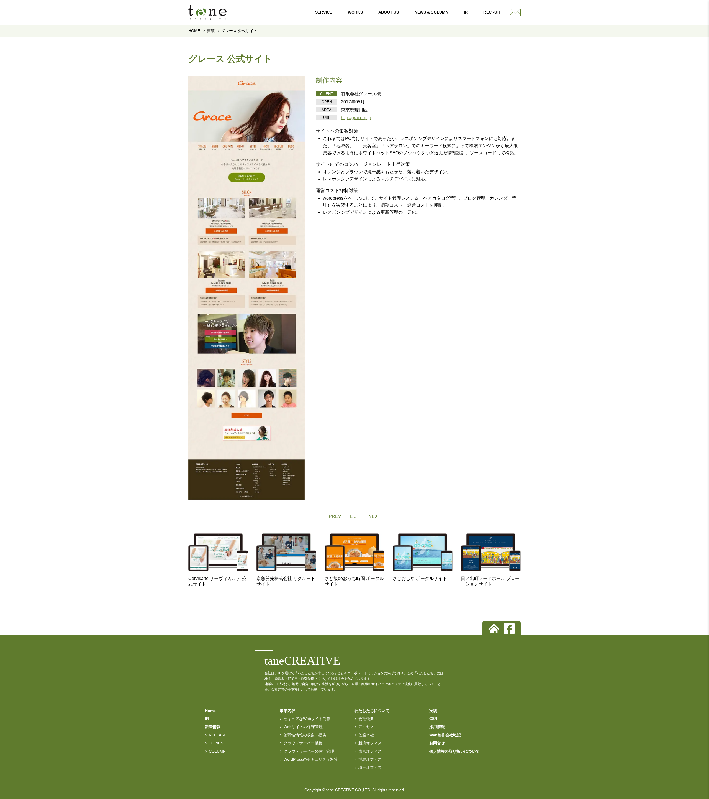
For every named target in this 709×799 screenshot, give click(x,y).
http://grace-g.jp (356, 117)
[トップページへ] (493, 628)
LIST (354, 516)
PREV (335, 516)
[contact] (515, 12)
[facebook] (509, 628)
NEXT (374, 516)
